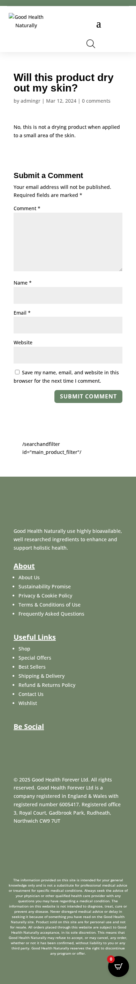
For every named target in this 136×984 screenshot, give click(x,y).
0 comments (96, 100)
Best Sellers (32, 666)
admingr (30, 100)
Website (23, 342)
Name (23, 282)
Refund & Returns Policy (46, 685)
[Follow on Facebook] (18, 741)
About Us (29, 577)
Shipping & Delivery (41, 676)
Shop (24, 648)
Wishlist (27, 703)
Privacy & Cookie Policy (45, 595)
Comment (27, 208)
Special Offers (34, 657)
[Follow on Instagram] (52, 741)
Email (22, 312)
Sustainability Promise (44, 586)
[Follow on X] (35, 741)
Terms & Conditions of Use (49, 604)
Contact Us (31, 694)
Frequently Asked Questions (51, 613)
